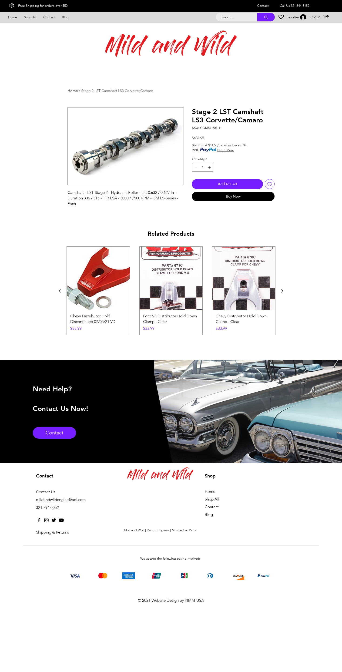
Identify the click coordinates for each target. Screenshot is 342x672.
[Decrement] (195, 167)
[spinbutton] (202, 167)
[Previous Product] (60, 291)
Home (72, 90)
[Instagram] (46, 520)
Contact (212, 506)
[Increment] (210, 167)
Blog (209, 514)
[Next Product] (282, 291)
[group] (171, 290)
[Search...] (266, 17)
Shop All (212, 499)
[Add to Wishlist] (270, 184)
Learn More (225, 150)
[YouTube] (61, 520)
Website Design (165, 600)
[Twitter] (54, 520)
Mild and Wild (169, 48)
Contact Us (45, 492)
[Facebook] (39, 520)
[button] (326, 16)
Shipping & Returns (52, 532)
